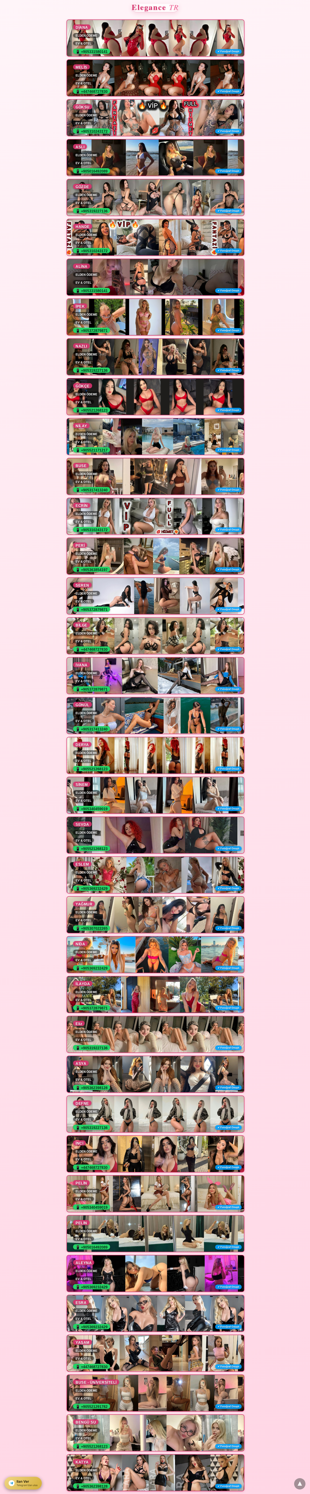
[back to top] (299, 1483)
